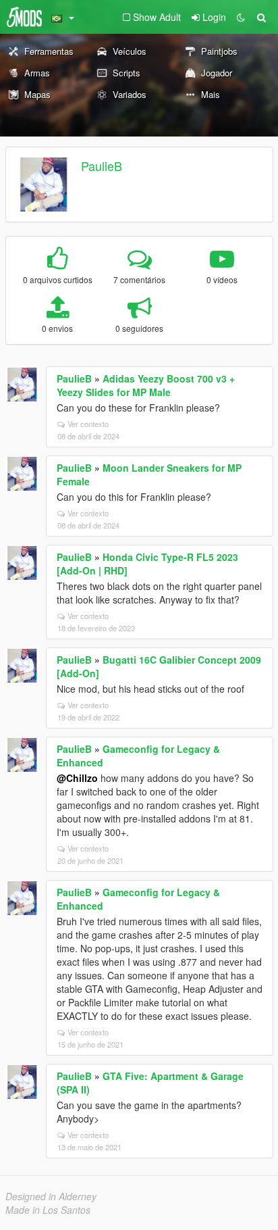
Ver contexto (88, 423)
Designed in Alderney (50, 1196)
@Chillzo (77, 778)
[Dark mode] (240, 17)
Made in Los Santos (47, 1209)
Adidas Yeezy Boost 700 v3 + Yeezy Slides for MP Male (146, 385)
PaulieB (101, 165)
